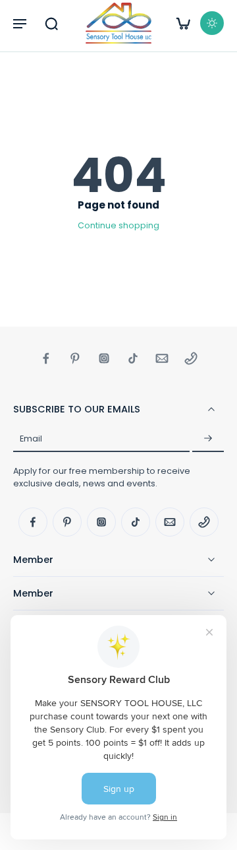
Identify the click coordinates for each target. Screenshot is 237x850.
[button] (19, 23)
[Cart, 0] (183, 23)
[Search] (51, 23)
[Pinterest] (75, 358)
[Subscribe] (208, 439)
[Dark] (212, 23)
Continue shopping (118, 225)
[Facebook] (46, 358)
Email (31, 438)
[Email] (161, 358)
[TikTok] (132, 358)
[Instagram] (104, 358)
